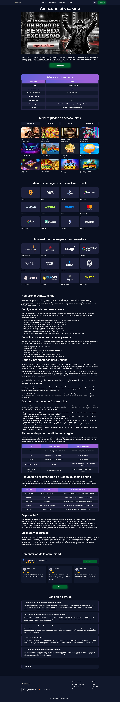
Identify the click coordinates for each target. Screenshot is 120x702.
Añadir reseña (89, 561)
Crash (68, 123)
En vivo (49, 123)
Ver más (60, 586)
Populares (29, 123)
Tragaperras (88, 123)
